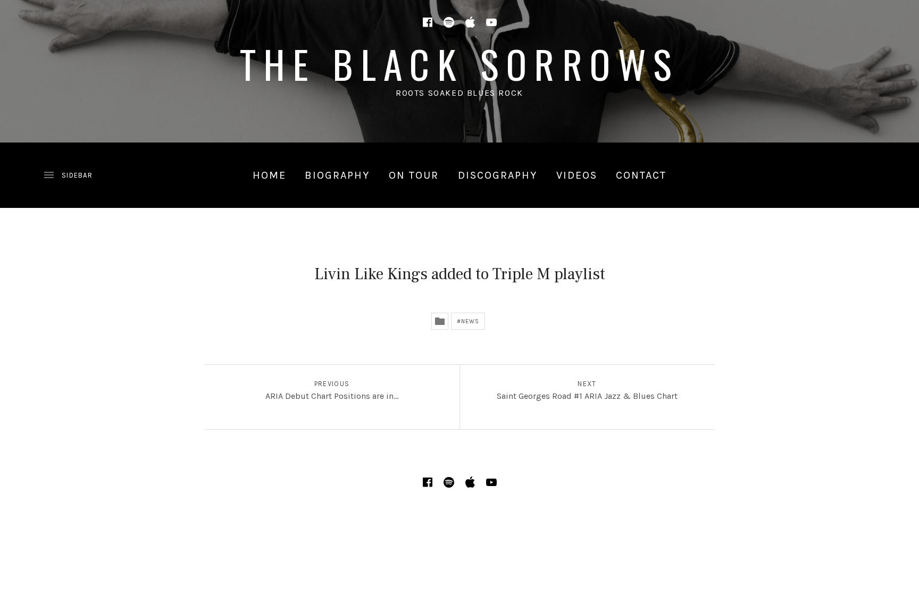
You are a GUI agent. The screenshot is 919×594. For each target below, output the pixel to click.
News (470, 321)
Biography (337, 175)
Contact (641, 175)
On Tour (414, 175)
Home (269, 175)
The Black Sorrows (460, 63)
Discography (497, 175)
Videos (576, 175)
